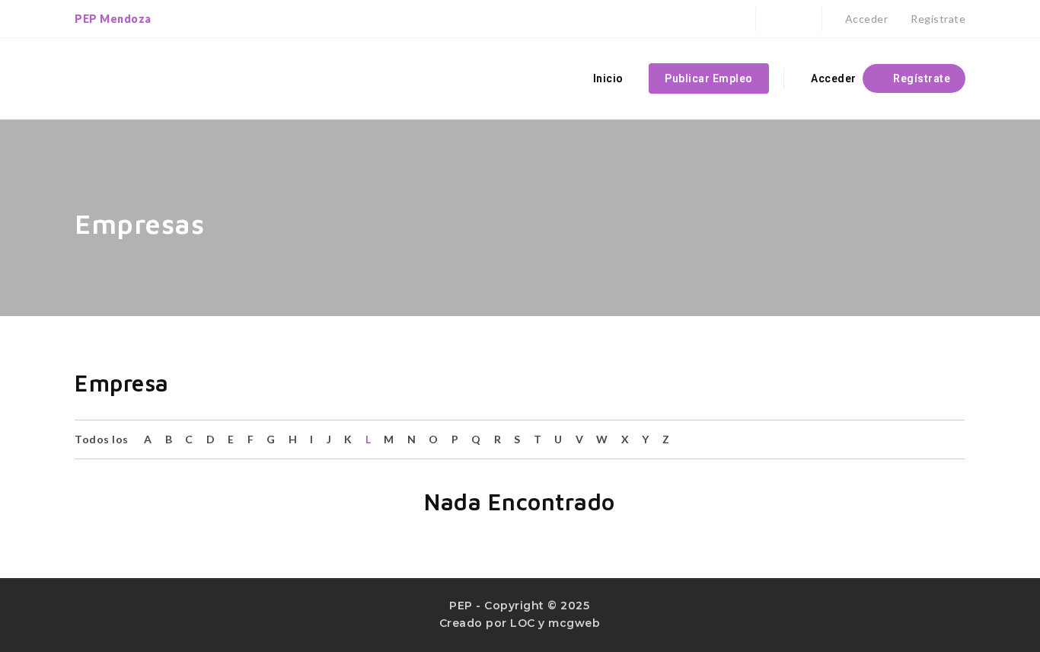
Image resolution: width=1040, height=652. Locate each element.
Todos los (102, 439)
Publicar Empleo (709, 78)
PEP (461, 605)
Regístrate (936, 18)
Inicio (608, 78)
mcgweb (574, 623)
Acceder (865, 18)
